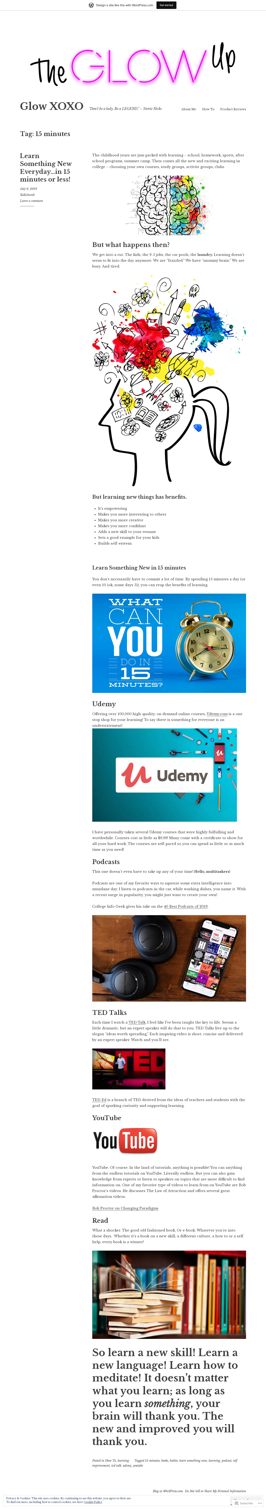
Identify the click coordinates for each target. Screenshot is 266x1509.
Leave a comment (31, 201)
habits (174, 1460)
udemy (127, 1465)
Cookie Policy (93, 1502)
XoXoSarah (27, 195)
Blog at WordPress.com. (168, 1491)
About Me (188, 109)
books (164, 1460)
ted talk (116, 1465)
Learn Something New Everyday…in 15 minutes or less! (46, 167)
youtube (138, 1465)
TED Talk (137, 1022)
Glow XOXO (52, 106)
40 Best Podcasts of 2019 (186, 906)
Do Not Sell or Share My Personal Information (215, 1491)
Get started (166, 5)
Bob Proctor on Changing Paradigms (125, 1208)
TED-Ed (99, 1100)
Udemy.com (217, 714)
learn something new (193, 1460)
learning (123, 1460)
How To (208, 109)
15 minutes (152, 1460)
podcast (227, 1460)
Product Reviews (233, 109)
